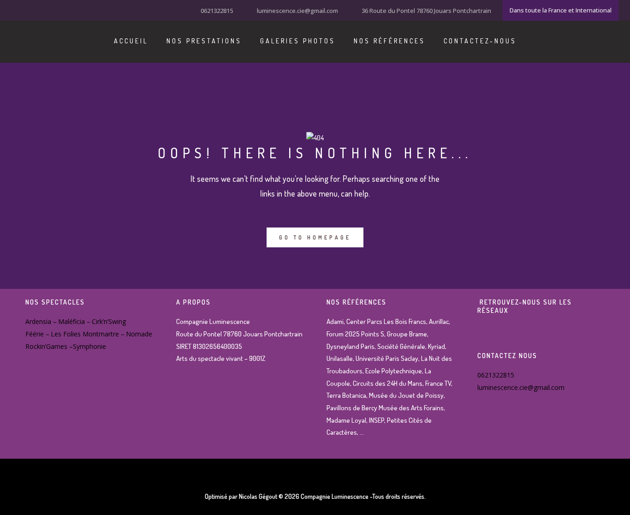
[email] (62, 10)
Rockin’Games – (49, 346)
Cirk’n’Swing (109, 321)
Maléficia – (74, 321)
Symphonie (89, 346)
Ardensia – (41, 321)
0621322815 (217, 10)
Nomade (139, 333)
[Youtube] (39, 10)
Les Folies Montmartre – (88, 333)
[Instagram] (27, 10)
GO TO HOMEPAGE (315, 237)
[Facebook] (16, 10)
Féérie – (37, 333)
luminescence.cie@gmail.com (297, 10)
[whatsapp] (50, 10)
